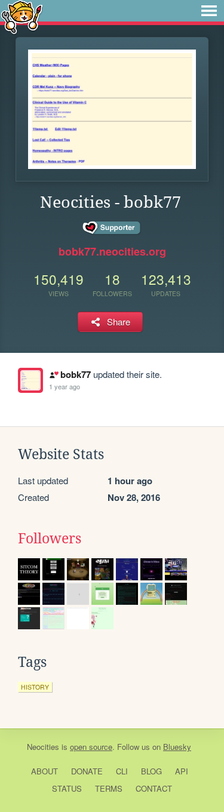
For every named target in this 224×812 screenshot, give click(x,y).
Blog (151, 771)
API (181, 771)
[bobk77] (30, 380)
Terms (108, 788)
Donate (87, 771)
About (44, 771)
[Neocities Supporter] (112, 228)
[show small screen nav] (209, 10)
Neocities (43, 746)
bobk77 (75, 374)
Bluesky (177, 746)
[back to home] (22, 16)
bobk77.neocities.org (112, 251)
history (35, 686)
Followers (49, 538)
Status (67, 788)
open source (91, 746)
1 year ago (64, 386)
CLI (122, 771)
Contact (154, 788)
